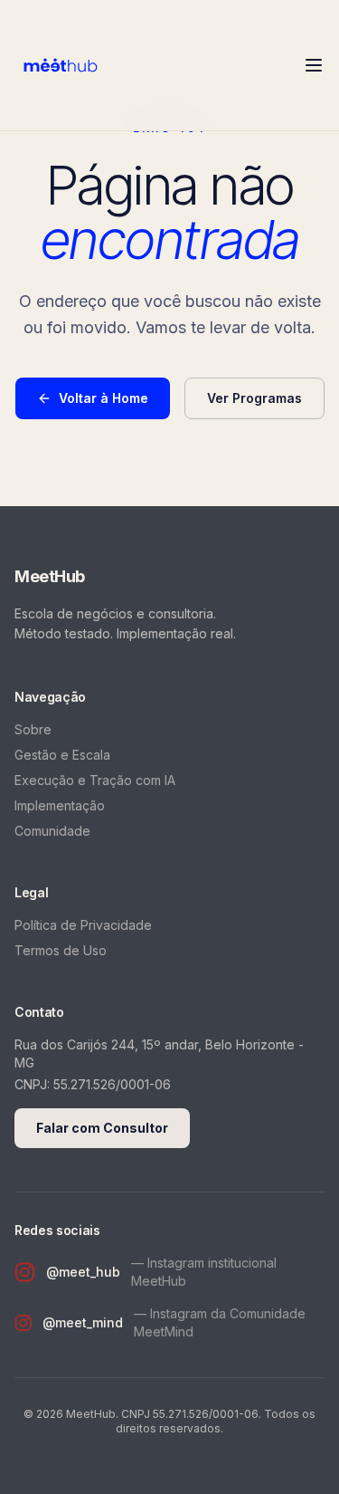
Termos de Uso (60, 950)
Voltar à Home (103, 398)
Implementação (59, 805)
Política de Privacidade (83, 925)
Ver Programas (254, 398)
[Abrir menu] (314, 65)
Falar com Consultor (102, 1127)
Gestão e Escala (62, 754)
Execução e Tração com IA (94, 780)
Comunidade (52, 830)
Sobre (33, 729)
